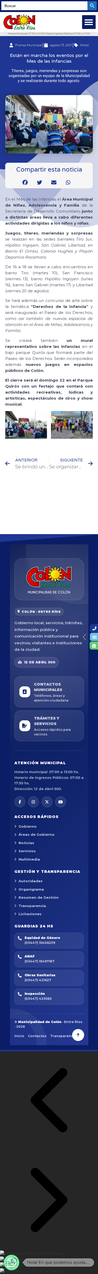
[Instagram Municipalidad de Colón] (33, 801)
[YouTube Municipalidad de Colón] (60, 801)
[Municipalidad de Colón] (49, 579)
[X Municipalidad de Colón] (47, 801)
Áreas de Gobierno (37, 834)
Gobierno (28, 826)
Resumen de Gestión (39, 897)
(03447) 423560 (38, 999)
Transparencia (32, 906)
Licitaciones (30, 914)
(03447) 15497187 (39, 961)
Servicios (27, 851)
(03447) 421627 (38, 980)
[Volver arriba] (78, 1035)
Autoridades (31, 881)
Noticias (26, 843)
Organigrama (31, 889)
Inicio (19, 1036)
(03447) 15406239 (40, 943)
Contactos (37, 1036)
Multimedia (29, 859)
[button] (89, 22)
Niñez (84, 45)
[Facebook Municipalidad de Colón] (19, 801)
